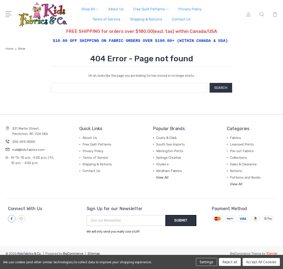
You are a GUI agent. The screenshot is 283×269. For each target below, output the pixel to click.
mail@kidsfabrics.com (28, 150)
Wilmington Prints (169, 151)
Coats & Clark (166, 138)
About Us (116, 9)
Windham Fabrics (169, 171)
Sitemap (94, 254)
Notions (236, 171)
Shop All (88, 9)
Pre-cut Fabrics (242, 151)
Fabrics (235, 138)
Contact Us (181, 19)
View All (162, 177)
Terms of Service (106, 19)
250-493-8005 (23, 142)
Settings (206, 262)
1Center (271, 254)
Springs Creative (168, 158)
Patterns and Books (245, 177)
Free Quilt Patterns (149, 9)
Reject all (229, 262)
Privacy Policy (190, 9)
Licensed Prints (242, 144)
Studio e (162, 164)
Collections (238, 158)
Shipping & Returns (146, 19)
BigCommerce (73, 254)
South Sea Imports (170, 144)
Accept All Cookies (261, 262)
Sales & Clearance (243, 164)
